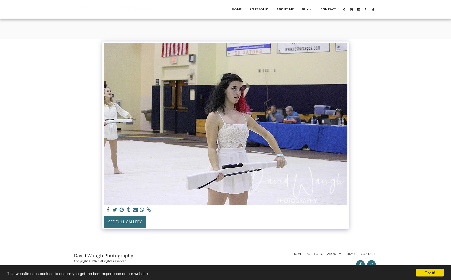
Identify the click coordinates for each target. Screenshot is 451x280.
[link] (148, 209)
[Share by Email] (135, 209)
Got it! (429, 273)
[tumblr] (128, 209)
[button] (344, 9)
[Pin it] (121, 209)
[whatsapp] (142, 209)
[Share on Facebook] (108, 209)
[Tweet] (115, 209)
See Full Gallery (125, 221)
